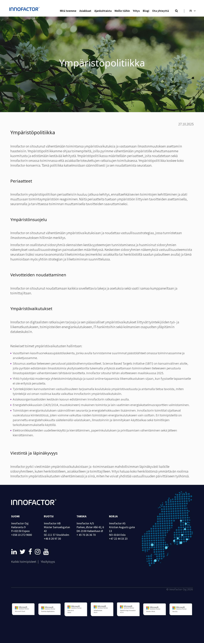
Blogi (146, 11)
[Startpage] (25, 9)
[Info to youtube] (46, 552)
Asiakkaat (85, 11)
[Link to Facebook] (30, 552)
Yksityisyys (48, 561)
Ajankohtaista (103, 11)
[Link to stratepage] (14, 552)
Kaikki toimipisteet (23, 561)
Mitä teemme (68, 11)
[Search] (176, 11)
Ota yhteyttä (160, 11)
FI (191, 11)
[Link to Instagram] (38, 552)
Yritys (136, 11)
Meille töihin (122, 11)
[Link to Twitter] (23, 552)
